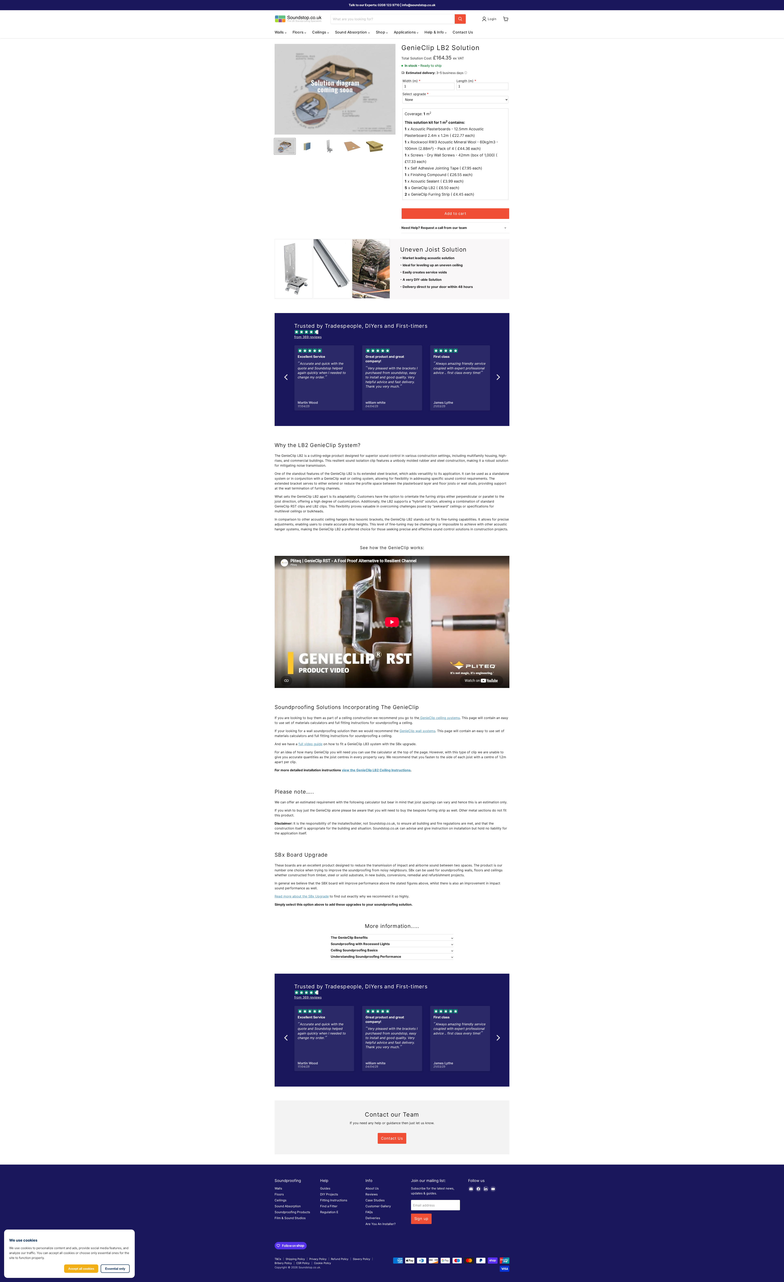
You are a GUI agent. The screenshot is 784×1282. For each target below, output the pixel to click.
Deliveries (372, 1218)
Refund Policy (339, 1259)
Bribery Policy (283, 1263)
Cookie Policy (322, 1263)
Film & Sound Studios (290, 1218)
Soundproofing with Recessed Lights (360, 944)
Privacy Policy (317, 1259)
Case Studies (375, 1200)
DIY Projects (329, 1194)
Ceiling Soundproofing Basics (354, 950)
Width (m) (410, 81)
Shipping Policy (295, 1259)
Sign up (421, 1218)
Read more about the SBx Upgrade (302, 896)
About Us (372, 1188)
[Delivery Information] (465, 73)
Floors (279, 1194)
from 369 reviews (308, 337)
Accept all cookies (81, 1268)
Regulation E (329, 1212)
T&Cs (278, 1259)
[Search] (460, 19)
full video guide (310, 744)
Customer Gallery (378, 1206)
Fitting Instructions (333, 1200)
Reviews (371, 1194)
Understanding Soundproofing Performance (366, 956)
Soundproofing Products (292, 1212)
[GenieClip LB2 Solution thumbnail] (284, 146)
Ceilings (280, 1200)
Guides (325, 1188)
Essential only (115, 1268)
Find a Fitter (328, 1206)
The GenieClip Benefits (349, 937)
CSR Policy (303, 1263)
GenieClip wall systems (417, 731)
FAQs (369, 1212)
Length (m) (465, 81)
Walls (278, 1188)
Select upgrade (414, 94)
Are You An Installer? (380, 1224)
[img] (394, 332)
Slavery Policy (361, 1259)
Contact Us (463, 32)
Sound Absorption (288, 1206)
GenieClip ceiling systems (439, 718)
